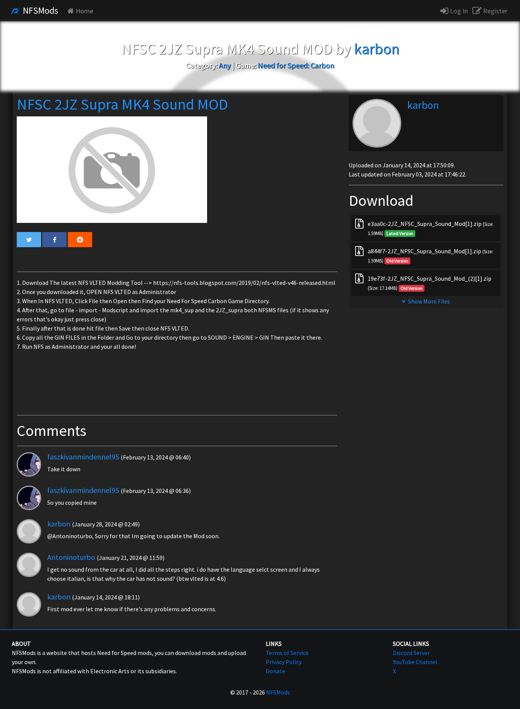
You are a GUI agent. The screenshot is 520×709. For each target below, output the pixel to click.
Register (494, 10)
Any (225, 65)
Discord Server (411, 653)
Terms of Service (287, 653)
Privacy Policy (283, 662)
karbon (58, 523)
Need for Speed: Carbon (296, 65)
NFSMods (39, 10)
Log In (458, 10)
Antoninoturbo (71, 557)
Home (84, 10)
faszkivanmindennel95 (83, 456)
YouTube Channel (415, 662)
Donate (275, 671)
